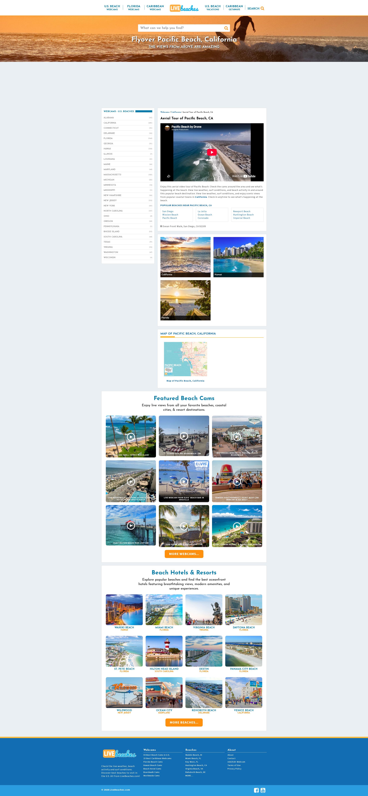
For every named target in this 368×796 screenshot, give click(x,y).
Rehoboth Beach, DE (195, 772)
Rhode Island (128, 232)
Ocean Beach (205, 214)
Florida (128, 138)
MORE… (189, 775)
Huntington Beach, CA (196, 765)
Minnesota (128, 185)
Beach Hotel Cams (152, 768)
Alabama (128, 118)
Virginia (128, 247)
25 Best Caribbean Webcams (157, 758)
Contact (232, 758)
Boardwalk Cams (151, 772)
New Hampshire (128, 195)
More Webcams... (184, 553)
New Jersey (128, 201)
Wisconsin (128, 258)
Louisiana (128, 159)
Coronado (203, 218)
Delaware (128, 133)
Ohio (128, 216)
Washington (128, 252)
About (231, 755)
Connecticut (128, 128)
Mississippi (128, 190)
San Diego (168, 211)
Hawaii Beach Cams (152, 765)
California (128, 123)
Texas (128, 242)
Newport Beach (241, 211)
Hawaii (128, 149)
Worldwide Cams (151, 775)
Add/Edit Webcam (236, 761)
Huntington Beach (243, 214)
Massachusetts (128, 175)
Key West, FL (191, 761)
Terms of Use (234, 765)
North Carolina (128, 211)
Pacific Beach (169, 218)
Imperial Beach (241, 218)
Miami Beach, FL (193, 758)
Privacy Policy (234, 768)
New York (128, 206)
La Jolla (202, 211)
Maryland (128, 170)
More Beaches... (184, 722)
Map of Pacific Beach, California (185, 380)
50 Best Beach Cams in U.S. (156, 755)
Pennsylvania (128, 226)
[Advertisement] (184, 85)
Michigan (128, 180)
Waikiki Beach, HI (193, 755)
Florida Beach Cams (153, 761)
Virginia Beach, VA (194, 768)
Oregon (128, 221)
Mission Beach (170, 214)
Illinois (128, 154)
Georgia (128, 144)
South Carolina (128, 237)
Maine (128, 164)
